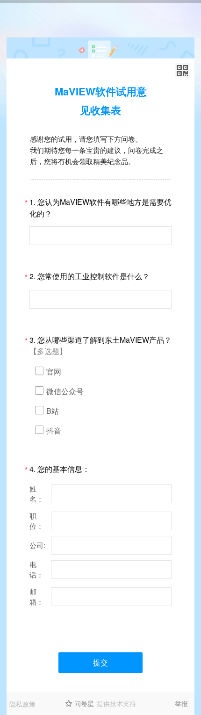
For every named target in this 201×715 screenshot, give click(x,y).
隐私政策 (22, 703)
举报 (181, 703)
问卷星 (84, 703)
